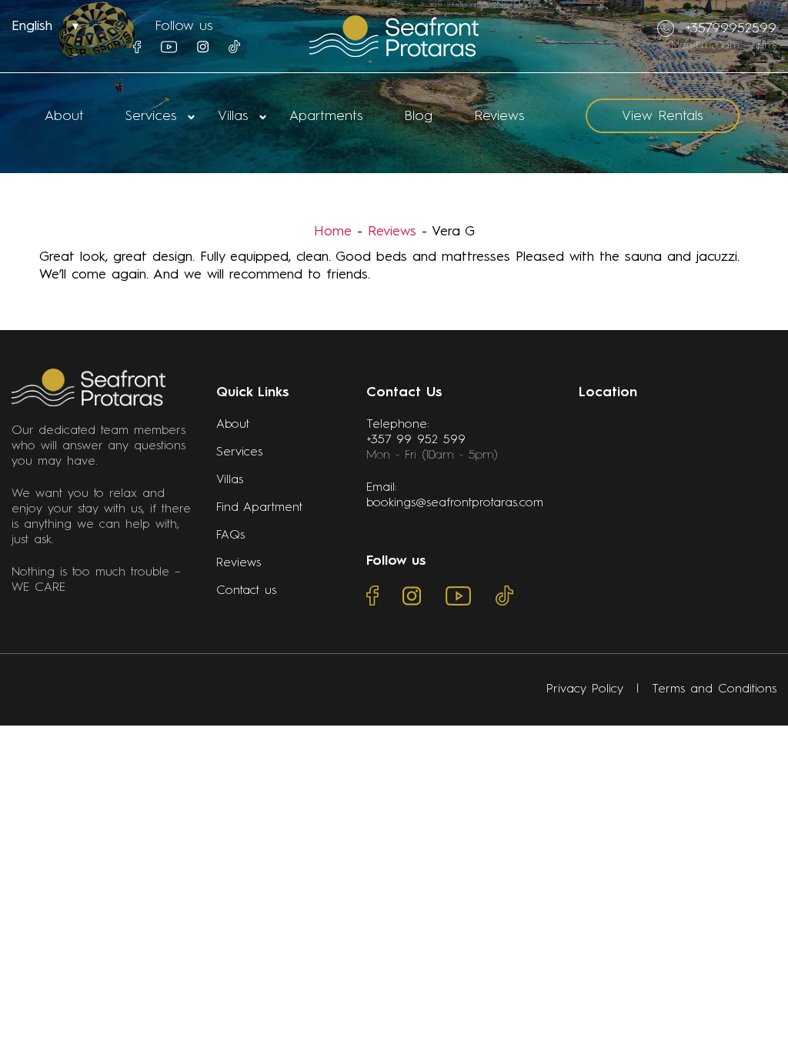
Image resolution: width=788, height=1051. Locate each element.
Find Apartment (259, 508)
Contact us (246, 591)
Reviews (499, 116)
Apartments (325, 116)
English (32, 26)
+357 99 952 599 (416, 440)
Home (333, 232)
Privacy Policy (584, 689)
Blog (418, 116)
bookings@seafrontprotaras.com (454, 503)
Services (150, 116)
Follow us (183, 26)
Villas (233, 116)
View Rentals (662, 116)
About (64, 116)
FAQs (230, 535)
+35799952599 (731, 28)
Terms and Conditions (714, 689)
